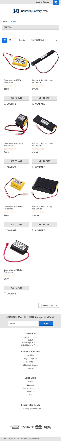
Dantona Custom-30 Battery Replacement (13, 208)
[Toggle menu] (4, 4)
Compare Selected (49, 305)
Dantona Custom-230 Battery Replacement (42, 81)
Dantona (13, 21)
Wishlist (30, 355)
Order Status (30, 362)
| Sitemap (35, 439)
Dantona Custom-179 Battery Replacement (14, 81)
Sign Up (46, 2)
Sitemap (30, 368)
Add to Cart (16, 98)
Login (38, 2)
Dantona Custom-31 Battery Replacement (42, 208)
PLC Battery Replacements (30, 409)
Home (4, 21)
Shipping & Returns (30, 365)
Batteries (30, 385)
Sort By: (22, 40)
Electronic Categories (30, 388)
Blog (30, 395)
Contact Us (30, 392)
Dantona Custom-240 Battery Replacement (14, 144)
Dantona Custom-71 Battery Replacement (13, 271)
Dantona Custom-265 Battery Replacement (42, 144)
